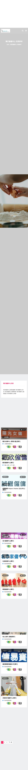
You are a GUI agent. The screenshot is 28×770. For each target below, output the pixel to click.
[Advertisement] (14, 14)
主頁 (8, 44)
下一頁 (10, 742)
